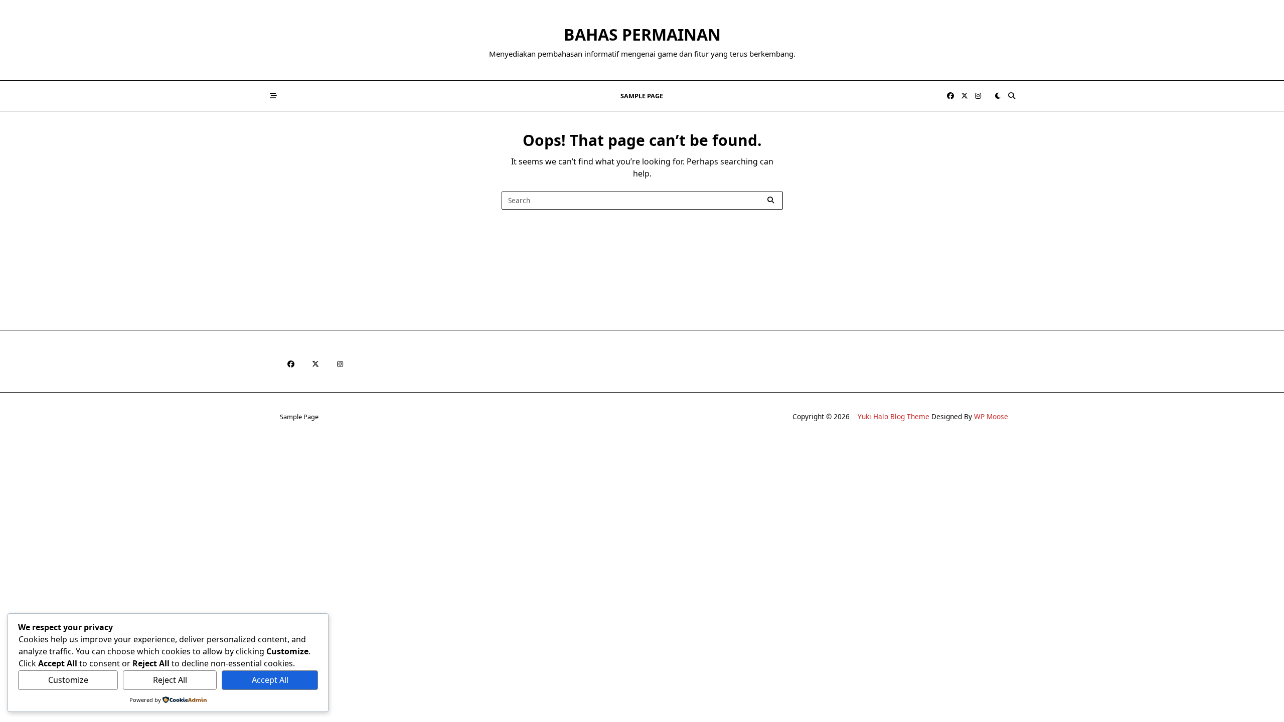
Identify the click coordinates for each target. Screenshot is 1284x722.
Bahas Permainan (642, 34)
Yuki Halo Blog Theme (893, 416)
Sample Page (641, 95)
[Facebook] (950, 96)
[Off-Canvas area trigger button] (273, 95)
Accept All (270, 679)
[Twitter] (964, 96)
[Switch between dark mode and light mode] (997, 95)
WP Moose (991, 416)
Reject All (170, 679)
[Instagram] (978, 96)
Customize (68, 679)
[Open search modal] (1011, 95)
